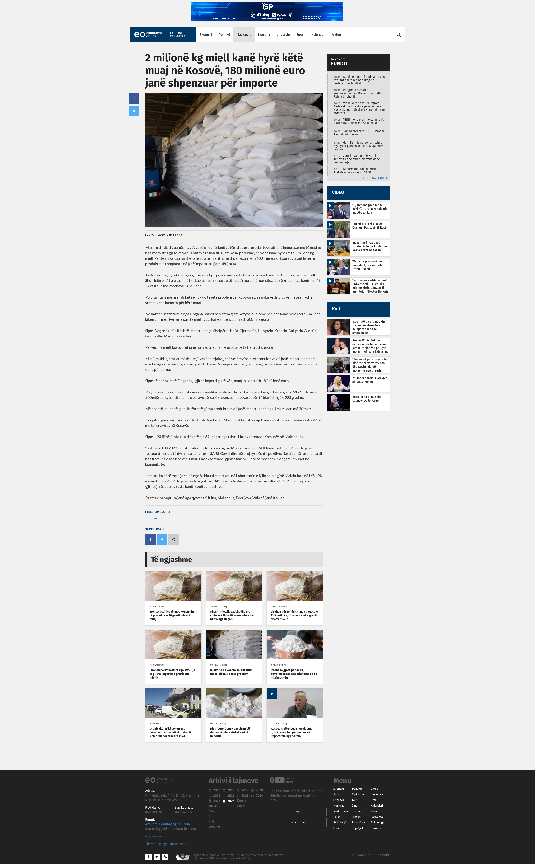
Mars (212, 810)
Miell (156, 518)
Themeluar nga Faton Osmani (167, 844)
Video (336, 34)
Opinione (358, 794)
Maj (211, 821)
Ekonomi (206, 34)
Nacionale (244, 34)
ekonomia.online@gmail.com (167, 824)
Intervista (358, 822)
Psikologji (339, 822)
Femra (337, 828)
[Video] (295, 716)
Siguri (355, 805)
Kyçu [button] (298, 811)
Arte (374, 799)
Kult (355, 799)
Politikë (224, 34)
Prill (211, 816)
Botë (374, 811)
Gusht (241, 805)
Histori (356, 816)
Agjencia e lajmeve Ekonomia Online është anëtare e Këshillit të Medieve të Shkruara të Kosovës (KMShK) (238, 857)
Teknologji (377, 822)
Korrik (241, 800)
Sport (301, 34)
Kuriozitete (340, 811)
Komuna (264, 34)
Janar (212, 800)
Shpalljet (357, 828)
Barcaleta (377, 816)
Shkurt (213, 805)
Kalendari (318, 34)
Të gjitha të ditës (375, 178)
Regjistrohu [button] (298, 822)
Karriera (376, 828)
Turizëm (357, 811)
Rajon (337, 816)
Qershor (214, 826)
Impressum (153, 836)
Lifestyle (283, 34)
